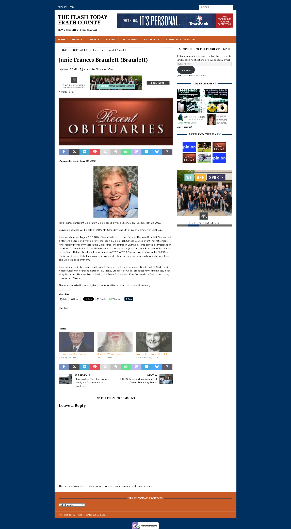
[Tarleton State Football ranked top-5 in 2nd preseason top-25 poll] (204, 158)
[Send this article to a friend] (105, 152)
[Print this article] (115, 152)
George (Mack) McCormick (73, 354)
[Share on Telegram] (146, 152)
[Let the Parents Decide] (189, 147)
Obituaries (129, 39)
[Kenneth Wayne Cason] (115, 342)
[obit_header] (116, 143)
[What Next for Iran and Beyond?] (219, 158)
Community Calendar (180, 39)
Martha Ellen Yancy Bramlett (152, 354)
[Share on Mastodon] (136, 152)
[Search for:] (216, 6)
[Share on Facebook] (64, 152)
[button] (116, 121)
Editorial (149, 39)
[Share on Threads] (167, 152)
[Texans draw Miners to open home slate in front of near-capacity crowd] (204, 147)
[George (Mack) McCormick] (76, 342)
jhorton (86, 69)
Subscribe (186, 69)
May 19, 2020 (70, 69)
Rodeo (110, 39)
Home (61, 39)
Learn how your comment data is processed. (128, 486)
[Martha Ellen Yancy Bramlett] (154, 342)
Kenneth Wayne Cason (110, 354)
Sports (94, 39)
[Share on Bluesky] (157, 152)
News (75, 39)
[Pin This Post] (95, 152)
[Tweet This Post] (74, 152)
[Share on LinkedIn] (84, 152)
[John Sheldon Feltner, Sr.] (189, 158)
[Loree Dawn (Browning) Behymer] (219, 147)
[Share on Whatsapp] (126, 152)
